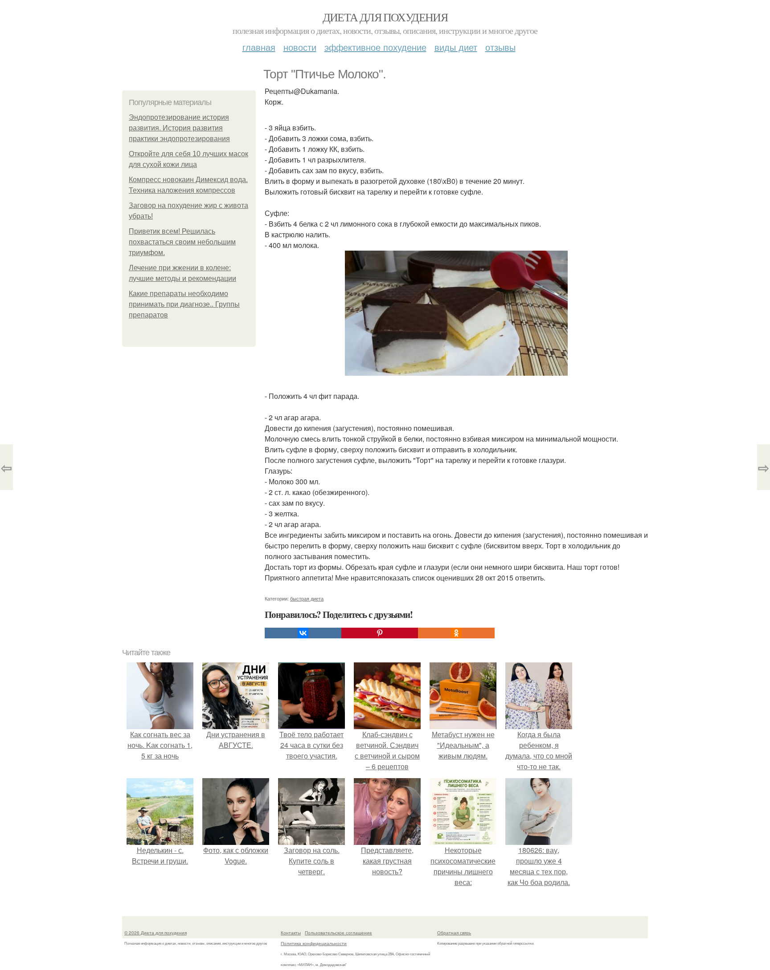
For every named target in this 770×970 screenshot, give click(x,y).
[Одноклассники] (456, 633)
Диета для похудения (385, 16)
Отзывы (500, 47)
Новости (299, 47)
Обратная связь (454, 932)
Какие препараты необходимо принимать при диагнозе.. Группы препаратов (184, 304)
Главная (258, 47)
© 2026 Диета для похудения (155, 932)
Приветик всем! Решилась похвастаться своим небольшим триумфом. (182, 241)
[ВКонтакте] (303, 633)
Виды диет (455, 47)
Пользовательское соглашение (338, 932)
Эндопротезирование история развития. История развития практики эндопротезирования (179, 128)
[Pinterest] (379, 633)
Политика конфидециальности (314, 943)
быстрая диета (307, 598)
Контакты (291, 932)
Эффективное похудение (375, 47)
